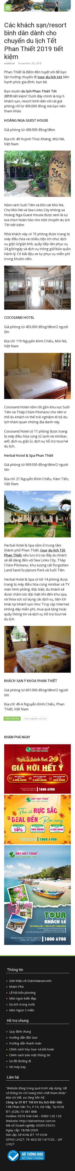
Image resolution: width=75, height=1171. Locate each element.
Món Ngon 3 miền (21, 1010)
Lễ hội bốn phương (22, 992)
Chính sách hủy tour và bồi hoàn (31, 1049)
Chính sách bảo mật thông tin (29, 1055)
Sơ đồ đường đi (20, 1061)
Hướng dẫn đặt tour (23, 1037)
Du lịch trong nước (22, 1004)
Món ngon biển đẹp (22, 998)
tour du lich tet (50, 77)
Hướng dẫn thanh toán (25, 1043)
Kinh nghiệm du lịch (36, 718)
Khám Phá (16, 986)
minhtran (9, 63)
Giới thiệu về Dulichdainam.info (30, 981)
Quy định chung (20, 1031)
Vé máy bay (17, 1067)
